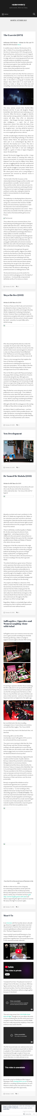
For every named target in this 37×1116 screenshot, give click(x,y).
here (19, 44)
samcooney (18, 4)
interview (9, 923)
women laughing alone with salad (16, 897)
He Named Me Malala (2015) (18, 476)
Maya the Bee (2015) (14, 295)
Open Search (33, 14)
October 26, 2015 (10, 467)
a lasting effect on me (19, 1081)
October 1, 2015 (9, 1093)
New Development (13, 433)
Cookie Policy (6, 1109)
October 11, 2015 (9, 907)
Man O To (8, 915)
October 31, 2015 (9, 286)
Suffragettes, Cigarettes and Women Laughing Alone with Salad (18, 624)
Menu (6, 14)
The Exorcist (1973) (13, 35)
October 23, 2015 (9, 612)
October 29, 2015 (10, 425)
